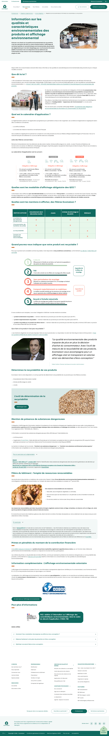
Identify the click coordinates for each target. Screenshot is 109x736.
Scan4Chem (24, 440)
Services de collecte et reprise (61, 665)
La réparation (58, 697)
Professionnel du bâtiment (38, 672)
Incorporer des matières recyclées (63, 694)
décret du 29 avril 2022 (34, 556)
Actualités (45, 7)
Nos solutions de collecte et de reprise (62, 675)
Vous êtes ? (16, 7)
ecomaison (5, 7)
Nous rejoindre (15, 669)
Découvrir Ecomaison (96, 1)
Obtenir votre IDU (82, 670)
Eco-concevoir (58, 688)
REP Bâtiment (81, 692)
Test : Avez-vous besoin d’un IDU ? (86, 668)
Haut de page (103, 731)
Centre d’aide (15, 675)
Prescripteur (34, 675)
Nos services (26, 7)
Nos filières (36, 7)
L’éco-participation (83, 676)
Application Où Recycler (60, 678)
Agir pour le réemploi (59, 691)
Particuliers (5, 1)
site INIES (89, 536)
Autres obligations (39, 13)
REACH (15, 460)
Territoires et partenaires (29, 1)
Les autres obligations (83, 681)
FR (105, 1)
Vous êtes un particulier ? (60, 711)
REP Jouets (80, 697)
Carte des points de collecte (62, 671)
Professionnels (15, 1)
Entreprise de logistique (37, 683)
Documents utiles (56, 7)
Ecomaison (6, 724)
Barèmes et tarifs (82, 673)
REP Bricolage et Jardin (84, 695)
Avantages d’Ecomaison (61, 686)
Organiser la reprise (83, 679)
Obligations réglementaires (26, 13)
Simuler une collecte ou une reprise (63, 668)
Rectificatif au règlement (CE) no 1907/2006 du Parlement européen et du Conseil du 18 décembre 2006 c (44, 465)
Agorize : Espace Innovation (61, 699)
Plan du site (66, 733)
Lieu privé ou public (36, 680)
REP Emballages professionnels (86, 700)
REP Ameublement (82, 689)
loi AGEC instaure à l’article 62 (22, 549)
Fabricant (33, 669)
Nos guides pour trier (59, 681)
